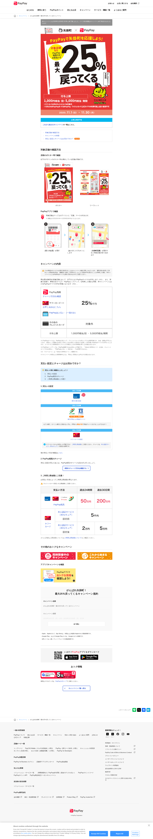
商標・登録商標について (112, 746)
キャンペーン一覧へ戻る (77, 688)
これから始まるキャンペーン (53, 125)
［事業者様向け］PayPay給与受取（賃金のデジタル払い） (56, 773)
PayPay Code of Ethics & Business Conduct (118, 752)
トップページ (18, 748)
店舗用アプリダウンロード (45, 762)
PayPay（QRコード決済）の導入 (67, 748)
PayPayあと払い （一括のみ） (63, 313)
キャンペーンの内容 (52, 135)
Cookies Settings (135, 833)
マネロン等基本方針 (111, 775)
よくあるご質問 (120, 10)
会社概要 (134, 3)
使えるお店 (71, 10)
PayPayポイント (57, 10)
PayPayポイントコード (86, 773)
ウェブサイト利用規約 (112, 765)
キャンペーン (85, 10)
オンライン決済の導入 (21, 751)
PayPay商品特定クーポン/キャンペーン (43, 775)
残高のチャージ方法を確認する (76, 468)
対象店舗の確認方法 (52, 132)
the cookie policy (26, 833)
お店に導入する (122, 3)
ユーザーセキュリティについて (114, 762)
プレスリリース (46, 797)
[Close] (149, 825)
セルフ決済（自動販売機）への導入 (42, 751)
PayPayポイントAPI (20, 775)
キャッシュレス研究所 (87, 748)
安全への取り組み (70, 735)
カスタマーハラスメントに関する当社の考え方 (118, 779)
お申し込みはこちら (52, 307)
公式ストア (17, 737)
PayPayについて (19, 735)
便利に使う (41, 10)
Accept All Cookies (98, 834)
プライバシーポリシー (112, 756)
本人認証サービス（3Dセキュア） (66, 513)
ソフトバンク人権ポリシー (113, 749)
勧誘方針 (108, 772)
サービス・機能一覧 (102, 10)
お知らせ (111, 3)
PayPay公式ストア (61, 681)
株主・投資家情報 (30, 797)
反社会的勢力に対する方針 (113, 768)
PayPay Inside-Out (86, 797)
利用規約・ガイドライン (112, 743)
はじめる (30, 10)
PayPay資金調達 (62, 762)
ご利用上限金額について (72, 538)
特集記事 (27, 737)
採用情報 (59, 797)
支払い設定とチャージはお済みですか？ (59, 139)
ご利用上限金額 (76, 444)
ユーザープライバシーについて (114, 759)
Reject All (119, 834)
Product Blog (71, 797)
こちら (60, 453)
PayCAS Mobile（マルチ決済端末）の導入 (39, 748)
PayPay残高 (59, 505)
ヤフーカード (48, 525)
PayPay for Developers (64, 751)
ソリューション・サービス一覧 (24, 773)
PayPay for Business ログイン (24, 762)
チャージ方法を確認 (52, 296)
